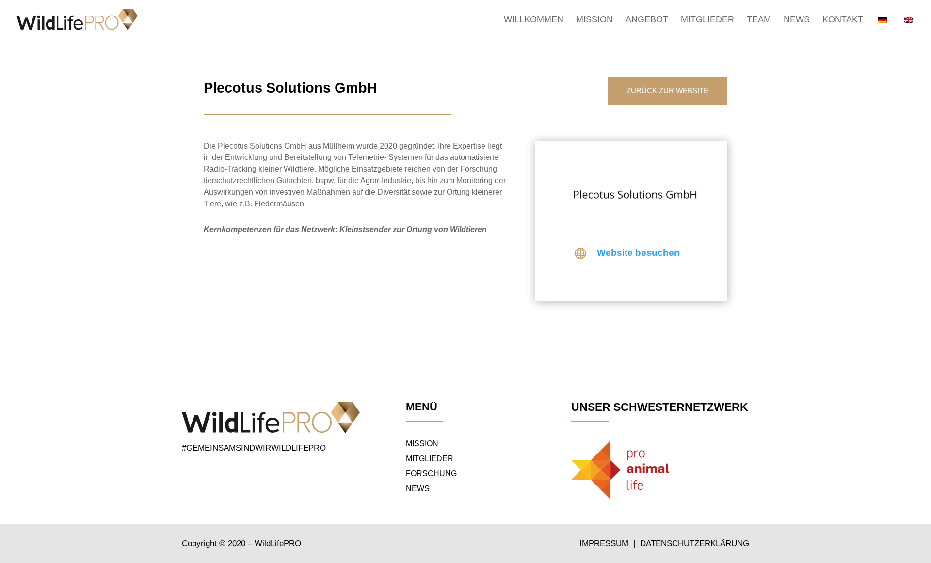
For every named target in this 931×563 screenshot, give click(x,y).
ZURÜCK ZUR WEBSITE (667, 90)
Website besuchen (638, 253)
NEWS (418, 489)
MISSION (422, 443)
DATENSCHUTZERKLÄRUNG (694, 543)
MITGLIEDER (429, 458)
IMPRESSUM (605, 543)
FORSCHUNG (431, 473)
